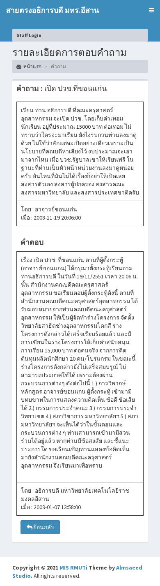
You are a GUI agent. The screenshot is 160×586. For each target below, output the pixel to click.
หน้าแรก (32, 66)
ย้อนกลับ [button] (44, 527)
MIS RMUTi (73, 567)
